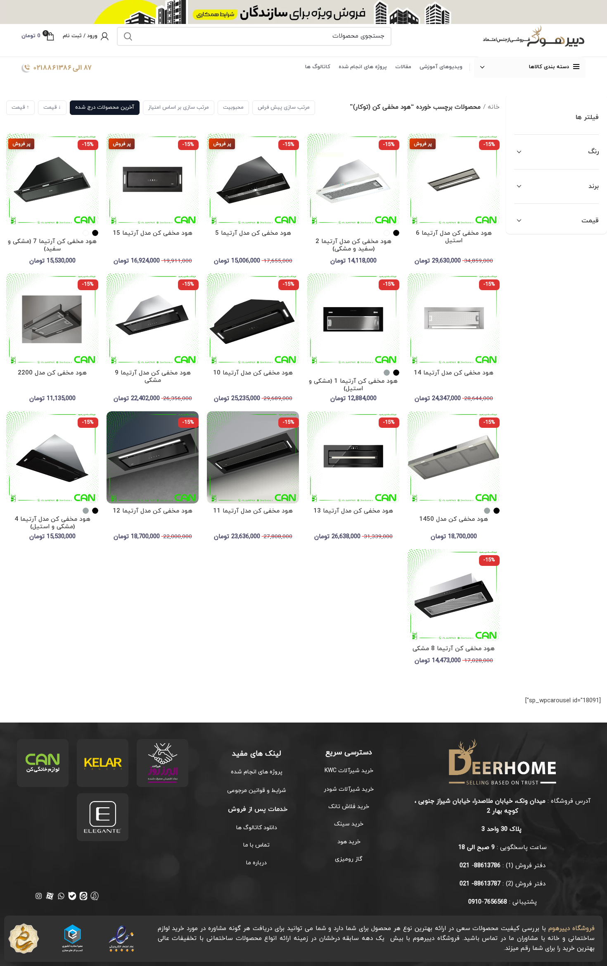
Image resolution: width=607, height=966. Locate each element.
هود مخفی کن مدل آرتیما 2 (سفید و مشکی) (353, 245)
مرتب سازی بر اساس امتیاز (178, 107)
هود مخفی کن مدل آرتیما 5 (253, 233)
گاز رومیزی (349, 859)
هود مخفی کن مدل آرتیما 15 (152, 233)
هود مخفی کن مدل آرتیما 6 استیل (454, 237)
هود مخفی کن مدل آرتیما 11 (253, 511)
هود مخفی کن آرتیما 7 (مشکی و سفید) (52, 245)
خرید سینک (348, 824)
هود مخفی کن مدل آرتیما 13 (353, 511)
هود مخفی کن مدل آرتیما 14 (453, 373)
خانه (494, 107)
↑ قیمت (20, 107)
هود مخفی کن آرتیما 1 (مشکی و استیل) (353, 385)
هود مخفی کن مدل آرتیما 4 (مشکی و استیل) (52, 523)
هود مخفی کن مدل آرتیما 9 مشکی (153, 377)
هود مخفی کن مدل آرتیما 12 (152, 511)
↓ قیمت (52, 107)
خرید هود (348, 842)
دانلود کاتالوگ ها (256, 828)
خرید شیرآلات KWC (349, 771)
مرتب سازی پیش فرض (284, 107)
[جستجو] (128, 36)
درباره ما (256, 863)
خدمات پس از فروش (256, 809)
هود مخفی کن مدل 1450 (453, 519)
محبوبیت (233, 107)
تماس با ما (256, 845)
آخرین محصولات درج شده (104, 107)
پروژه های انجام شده (256, 772)
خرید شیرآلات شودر (349, 789)
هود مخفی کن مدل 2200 (52, 373)
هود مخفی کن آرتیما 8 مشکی (454, 648)
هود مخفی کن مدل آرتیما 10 (253, 373)
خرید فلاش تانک (348, 807)
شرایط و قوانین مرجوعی (256, 790)
